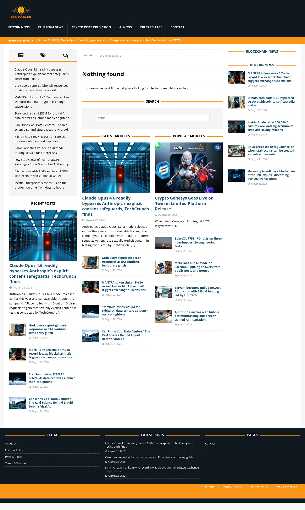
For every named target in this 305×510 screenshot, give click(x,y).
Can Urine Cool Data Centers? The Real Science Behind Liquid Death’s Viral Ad (126, 335)
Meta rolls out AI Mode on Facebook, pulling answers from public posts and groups (198, 266)
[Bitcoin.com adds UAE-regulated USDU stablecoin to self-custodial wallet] (236, 102)
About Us (11, 443)
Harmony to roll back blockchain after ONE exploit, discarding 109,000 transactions (271, 175)
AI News (125, 27)
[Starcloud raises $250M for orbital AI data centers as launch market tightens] (90, 311)
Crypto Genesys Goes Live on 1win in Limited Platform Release (184, 203)
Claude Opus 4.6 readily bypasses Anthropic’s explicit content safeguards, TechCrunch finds (115, 206)
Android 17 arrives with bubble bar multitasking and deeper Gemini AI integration (197, 315)
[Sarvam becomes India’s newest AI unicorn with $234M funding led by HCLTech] (163, 292)
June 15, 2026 (185, 250)
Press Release (151, 27)
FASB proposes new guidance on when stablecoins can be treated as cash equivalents (271, 150)
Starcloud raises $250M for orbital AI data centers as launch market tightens (125, 310)
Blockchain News (262, 51)
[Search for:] (152, 118)
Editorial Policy (14, 450)
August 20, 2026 (259, 134)
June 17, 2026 (185, 324)
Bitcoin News (19, 27)
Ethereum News (50, 27)
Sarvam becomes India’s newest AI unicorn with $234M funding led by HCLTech (198, 291)
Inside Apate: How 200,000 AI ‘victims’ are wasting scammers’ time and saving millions (270, 126)
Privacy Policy (13, 457)
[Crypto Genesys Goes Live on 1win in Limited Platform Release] (189, 167)
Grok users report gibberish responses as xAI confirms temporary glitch (122, 261)
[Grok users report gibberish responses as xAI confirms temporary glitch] (90, 262)
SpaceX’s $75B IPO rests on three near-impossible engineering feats (198, 242)
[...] (133, 245)
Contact (177, 27)
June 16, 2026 (185, 275)
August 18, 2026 (259, 183)
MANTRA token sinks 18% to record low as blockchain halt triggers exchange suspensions (124, 286)
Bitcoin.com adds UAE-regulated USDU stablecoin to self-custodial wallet (271, 101)
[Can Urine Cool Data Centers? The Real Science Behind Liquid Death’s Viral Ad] (90, 336)
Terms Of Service (15, 463)
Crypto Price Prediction (91, 27)
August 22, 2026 (95, 220)
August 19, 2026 (168, 215)
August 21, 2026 (113, 343)
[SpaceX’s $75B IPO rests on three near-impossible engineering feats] (163, 243)
